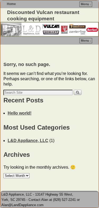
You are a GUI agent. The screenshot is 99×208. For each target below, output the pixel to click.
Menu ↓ (86, 4)
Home (11, 4)
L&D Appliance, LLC (28, 140)
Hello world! (19, 113)
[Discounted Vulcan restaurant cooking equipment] (49, 29)
